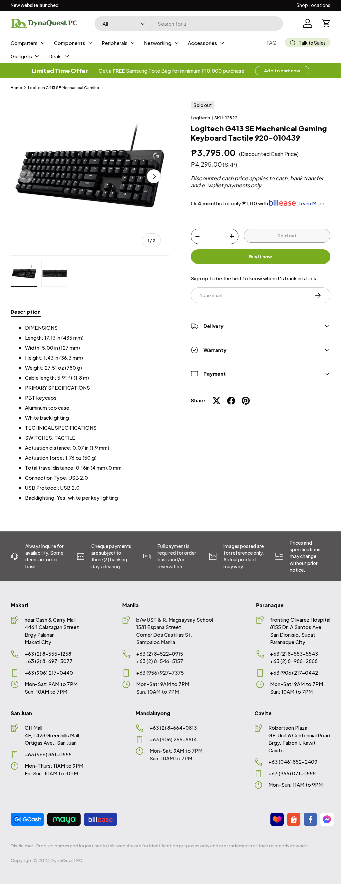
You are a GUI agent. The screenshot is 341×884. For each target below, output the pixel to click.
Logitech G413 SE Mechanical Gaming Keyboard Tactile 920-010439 (65, 87)
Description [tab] (26, 311)
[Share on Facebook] (231, 400)
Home (16, 87)
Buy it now (260, 256)
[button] (326, 23)
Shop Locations (313, 5)
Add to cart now (282, 70)
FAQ (271, 42)
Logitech (200, 117)
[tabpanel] (90, 413)
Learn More (311, 203)
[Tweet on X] (216, 400)
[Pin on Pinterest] (245, 400)
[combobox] (189, 23)
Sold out (287, 235)
